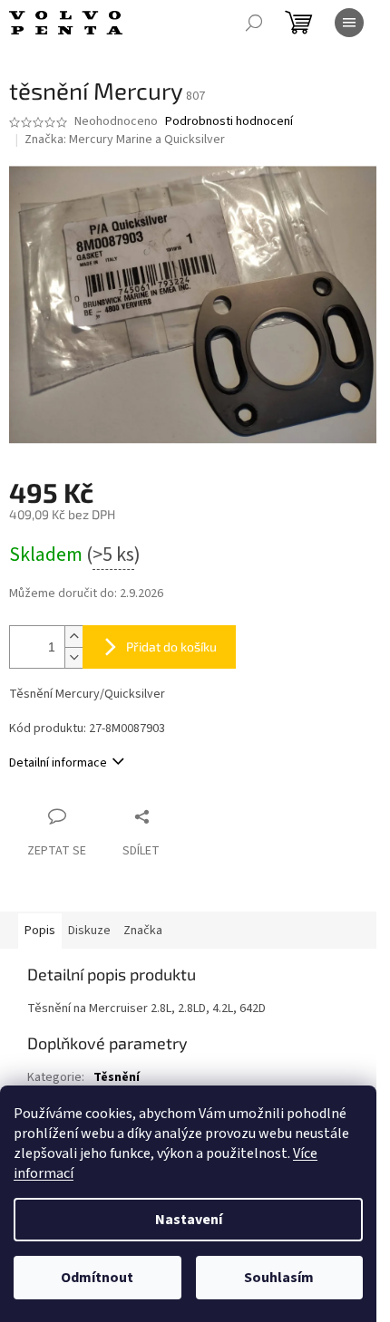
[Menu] (349, 23)
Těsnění (116, 1077)
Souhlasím (279, 1278)
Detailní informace (58, 763)
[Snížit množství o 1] (73, 657)
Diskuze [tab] (89, 931)
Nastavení (188, 1220)
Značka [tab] (142, 931)
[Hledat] (254, 23)
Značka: (124, 139)
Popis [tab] (39, 931)
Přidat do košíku (171, 646)
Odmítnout (97, 1278)
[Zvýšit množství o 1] (73, 636)
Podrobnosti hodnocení (229, 121)
